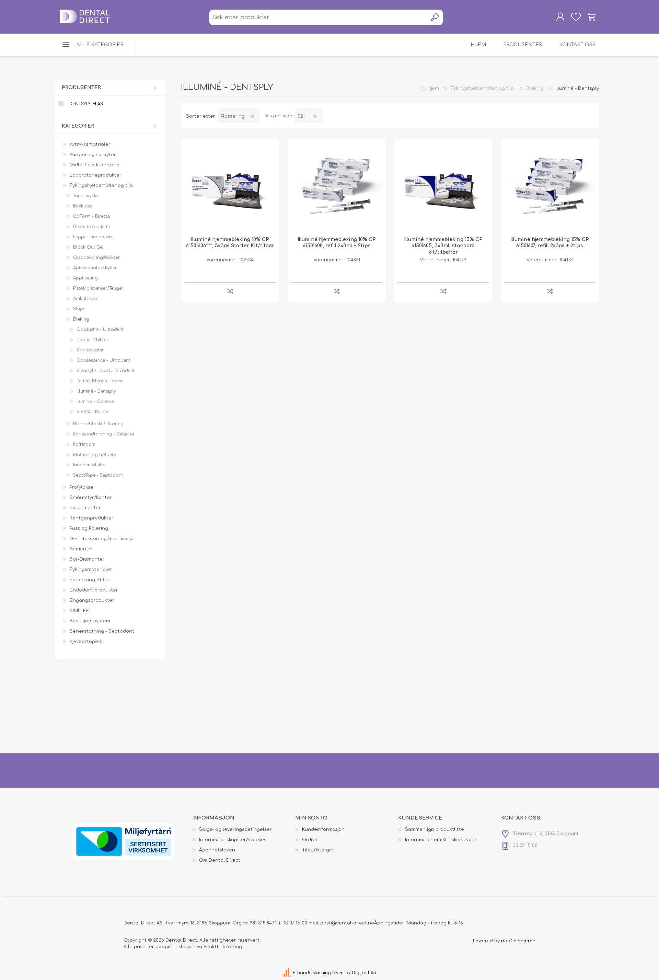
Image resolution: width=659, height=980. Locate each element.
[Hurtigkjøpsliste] (575, 16)
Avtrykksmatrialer (90, 144)
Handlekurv (591, 16)
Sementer (81, 549)
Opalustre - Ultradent (100, 329)
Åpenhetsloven (217, 850)
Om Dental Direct (219, 860)
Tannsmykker (86, 195)
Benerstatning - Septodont (102, 631)
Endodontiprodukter (94, 590)
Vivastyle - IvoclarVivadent (106, 370)
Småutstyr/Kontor (91, 497)
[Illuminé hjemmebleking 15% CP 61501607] (550, 187)
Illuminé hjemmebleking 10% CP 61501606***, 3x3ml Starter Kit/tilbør (230, 242)
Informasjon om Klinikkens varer (441, 839)
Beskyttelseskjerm (91, 226)
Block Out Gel (88, 247)
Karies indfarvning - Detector (104, 434)
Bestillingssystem (90, 621)
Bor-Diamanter (87, 559)
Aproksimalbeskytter (95, 267)
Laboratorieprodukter (96, 175)
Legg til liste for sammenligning (230, 291)
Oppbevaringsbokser (96, 257)
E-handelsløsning (312, 972)
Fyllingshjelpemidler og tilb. (102, 185)
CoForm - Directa (91, 216)
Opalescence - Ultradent (103, 360)
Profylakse (81, 487)
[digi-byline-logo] (288, 972)
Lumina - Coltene (95, 401)
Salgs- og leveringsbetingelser (235, 829)
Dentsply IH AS (86, 103)
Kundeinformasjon (323, 829)
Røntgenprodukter (92, 518)
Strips (79, 309)
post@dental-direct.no (347, 923)
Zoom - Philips (92, 339)
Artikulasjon (86, 298)
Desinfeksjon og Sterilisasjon (103, 538)
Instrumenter (85, 507)
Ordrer (310, 839)
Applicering (85, 278)
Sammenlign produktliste (434, 829)
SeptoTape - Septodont (98, 475)
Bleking (81, 319)
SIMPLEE (79, 610)
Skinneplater (90, 350)
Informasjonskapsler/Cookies (232, 839)
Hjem (433, 88)
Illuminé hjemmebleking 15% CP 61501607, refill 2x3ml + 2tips (549, 242)
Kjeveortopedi (86, 641)
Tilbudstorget (318, 850)
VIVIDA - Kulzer (92, 411)
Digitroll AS (364, 972)
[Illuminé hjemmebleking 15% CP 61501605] (443, 187)
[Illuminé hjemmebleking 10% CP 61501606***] (230, 187)
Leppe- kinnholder (93, 237)
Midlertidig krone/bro (94, 165)
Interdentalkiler (89, 465)
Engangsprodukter (92, 600)
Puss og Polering (89, 528)
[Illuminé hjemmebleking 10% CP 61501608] (336, 187)
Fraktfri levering (223, 946)
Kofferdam (84, 444)
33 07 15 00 (294, 923)
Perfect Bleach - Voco (100, 381)
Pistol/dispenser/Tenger (98, 288)
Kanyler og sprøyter (93, 154)
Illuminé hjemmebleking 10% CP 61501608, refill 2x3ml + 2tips (337, 242)
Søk (435, 17)
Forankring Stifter (91, 579)
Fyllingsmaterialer (91, 569)
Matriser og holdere (94, 454)
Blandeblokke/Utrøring (98, 423)
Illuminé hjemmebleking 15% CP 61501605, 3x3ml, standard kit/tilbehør (443, 245)
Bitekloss (82, 206)
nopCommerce (518, 941)
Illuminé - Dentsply (96, 391)
